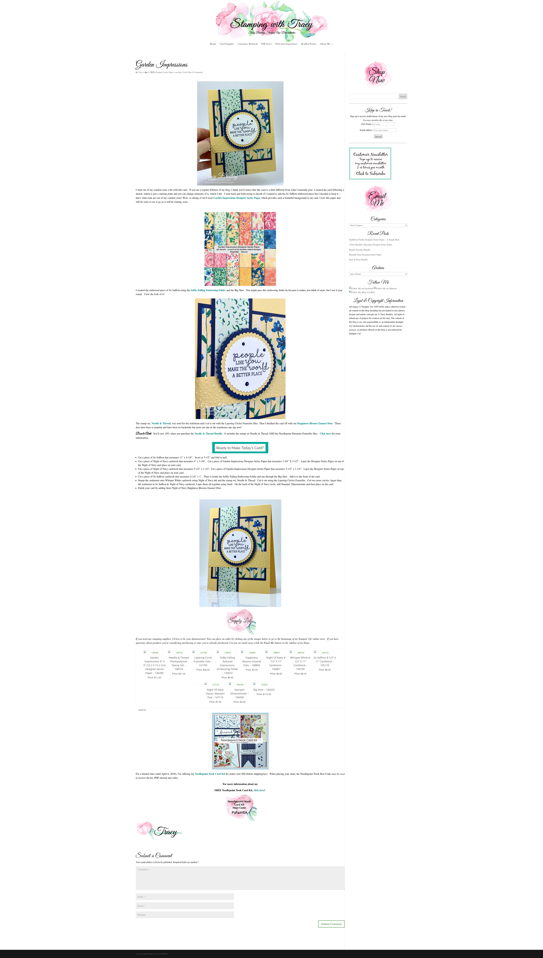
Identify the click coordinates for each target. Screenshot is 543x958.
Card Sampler (227, 44)
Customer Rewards (248, 44)
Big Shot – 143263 (263, 689)
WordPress (164, 954)
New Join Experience (286, 44)
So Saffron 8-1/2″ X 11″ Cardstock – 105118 (325, 661)
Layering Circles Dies (183, 72)
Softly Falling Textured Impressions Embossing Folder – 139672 (227, 665)
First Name (366, 123)
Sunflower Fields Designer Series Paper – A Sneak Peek (374, 239)
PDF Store (266, 44)
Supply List (142, 710)
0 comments (198, 72)
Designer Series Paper (164, 72)
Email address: (366, 130)
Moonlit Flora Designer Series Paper (365, 254)
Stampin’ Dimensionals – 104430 (239, 693)
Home (213, 44)
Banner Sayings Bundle (359, 249)
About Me (325, 44)
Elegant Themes (148, 954)
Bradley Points (308, 44)
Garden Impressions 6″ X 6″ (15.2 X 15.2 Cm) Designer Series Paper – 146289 (154, 665)
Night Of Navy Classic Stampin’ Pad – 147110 (215, 693)
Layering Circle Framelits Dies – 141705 (203, 661)
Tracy (140, 72)
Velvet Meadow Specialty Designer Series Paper (370, 244)
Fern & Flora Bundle (358, 259)
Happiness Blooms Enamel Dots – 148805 (251, 661)
